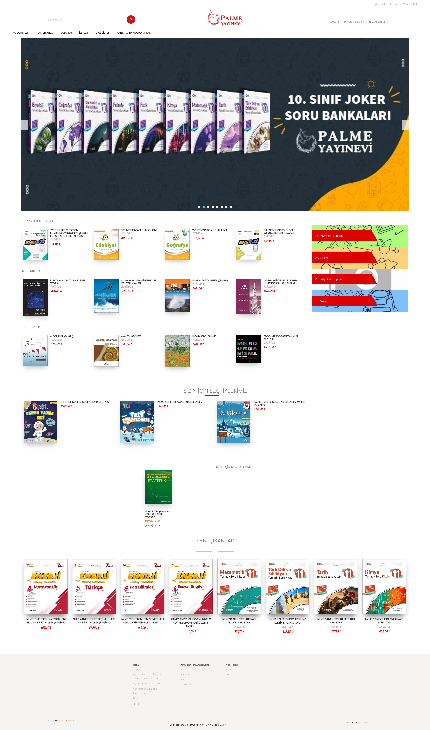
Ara (182, 669)
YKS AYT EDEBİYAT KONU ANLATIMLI (139, 230)
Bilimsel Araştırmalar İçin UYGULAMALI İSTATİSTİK (157, 514)
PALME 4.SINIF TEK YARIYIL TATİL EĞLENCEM (179, 402)
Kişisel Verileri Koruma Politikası (148, 683)
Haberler (185, 674)
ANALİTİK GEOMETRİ (131, 336)
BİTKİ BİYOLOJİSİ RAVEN (204, 336)
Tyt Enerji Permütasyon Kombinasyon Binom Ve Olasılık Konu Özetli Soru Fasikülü (69, 233)
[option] (46, 601)
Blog (183, 679)
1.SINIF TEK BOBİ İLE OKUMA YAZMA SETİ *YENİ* (85, 402)
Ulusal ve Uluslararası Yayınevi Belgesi (399, 4)
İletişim (136, 697)
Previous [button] (204, 551)
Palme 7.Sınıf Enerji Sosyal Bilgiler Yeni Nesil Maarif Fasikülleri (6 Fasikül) (191, 622)
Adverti (363, 722)
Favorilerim (230, 674)
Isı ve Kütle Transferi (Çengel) (210, 280)
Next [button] (226, 551)
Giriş (336, 21)
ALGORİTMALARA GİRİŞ (61, 336)
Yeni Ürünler (187, 684)
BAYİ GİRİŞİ (378, 21)
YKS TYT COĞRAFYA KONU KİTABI (209, 230)
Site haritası (138, 669)
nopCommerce (66, 720)
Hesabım (229, 669)
